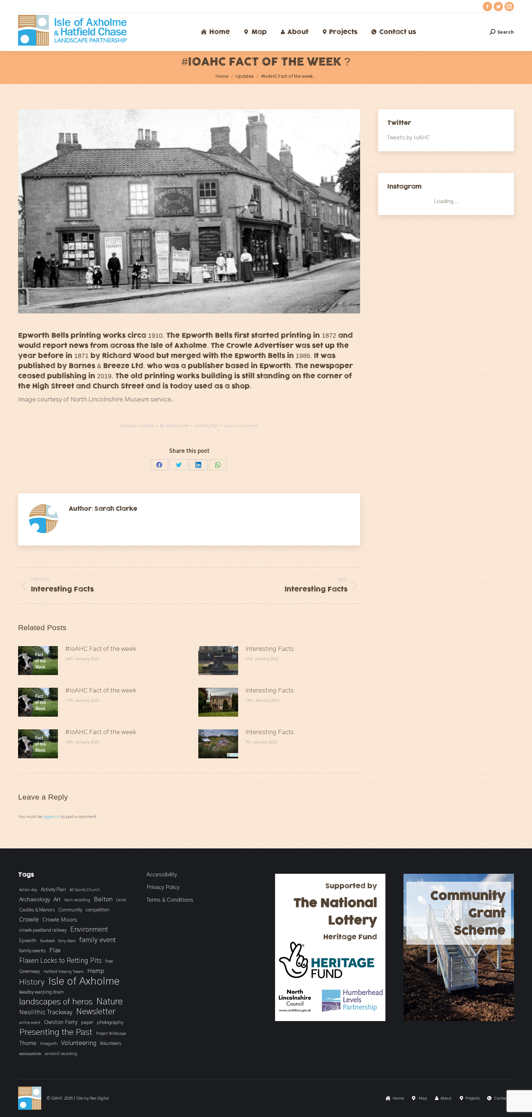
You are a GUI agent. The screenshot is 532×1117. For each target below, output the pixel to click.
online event (30, 1023)
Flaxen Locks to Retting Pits (60, 960)
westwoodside (30, 1054)
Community (70, 909)
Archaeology (34, 899)
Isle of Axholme (84, 981)
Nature (109, 1002)
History (32, 982)
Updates (147, 425)
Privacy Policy (163, 887)
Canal (121, 900)
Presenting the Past (55, 1032)
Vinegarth (49, 1044)
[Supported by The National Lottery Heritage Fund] (330, 1019)
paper (87, 1022)
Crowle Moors (59, 920)
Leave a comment (241, 425)
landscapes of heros (56, 1002)
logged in (51, 816)
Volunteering (78, 1043)
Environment (89, 929)
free (109, 961)
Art (57, 899)
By (174, 425)
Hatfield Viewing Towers (63, 972)
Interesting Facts (269, 649)
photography (110, 1022)
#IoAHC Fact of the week (100, 649)
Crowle (29, 919)
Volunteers (110, 1043)
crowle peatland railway (43, 930)
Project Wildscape (111, 1034)
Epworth (28, 940)
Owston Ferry (60, 1022)
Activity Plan (53, 889)
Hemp (95, 971)
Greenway (29, 971)
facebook (47, 941)
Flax (54, 950)
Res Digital (99, 1098)
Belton (103, 899)
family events (32, 950)
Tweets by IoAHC (408, 137)
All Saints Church (84, 890)
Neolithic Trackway (45, 1012)
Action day (28, 890)
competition (97, 909)
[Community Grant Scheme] (459, 1019)
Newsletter (95, 1011)
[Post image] (38, 660)
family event (97, 940)
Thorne (28, 1043)
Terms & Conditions (170, 900)
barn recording (77, 900)
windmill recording (61, 1054)
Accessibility (162, 874)
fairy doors (67, 941)
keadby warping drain (41, 992)
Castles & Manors (37, 909)
